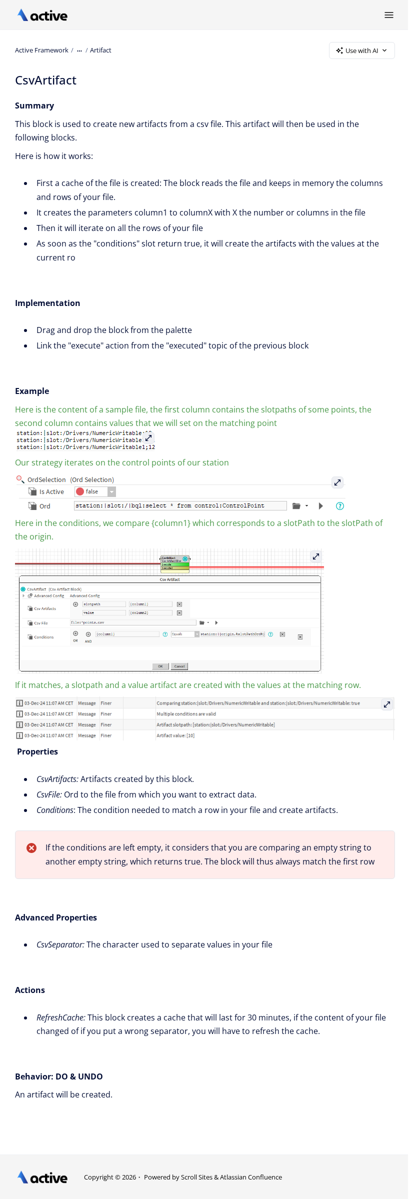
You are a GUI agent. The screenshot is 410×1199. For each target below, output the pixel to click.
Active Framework (41, 50)
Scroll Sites (196, 1177)
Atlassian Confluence (251, 1177)
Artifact (101, 50)
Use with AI (362, 50)
